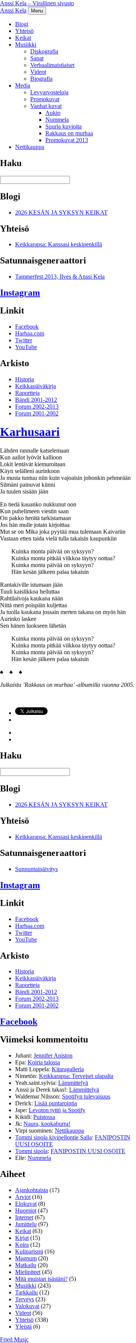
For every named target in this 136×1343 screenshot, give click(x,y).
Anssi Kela (13, 10)
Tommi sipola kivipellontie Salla (53, 1137)
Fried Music (14, 1339)
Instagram (20, 293)
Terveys (24, 1299)
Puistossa (44, 1117)
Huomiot (25, 1210)
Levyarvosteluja (49, 92)
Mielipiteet (27, 1272)
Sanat (36, 58)
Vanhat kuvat (46, 106)
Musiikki (25, 44)
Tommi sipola (31, 1151)
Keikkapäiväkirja (35, 386)
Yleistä (23, 1326)
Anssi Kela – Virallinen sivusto (37, 3)
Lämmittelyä (73, 1083)
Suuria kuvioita (63, 126)
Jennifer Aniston (53, 1055)
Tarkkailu (26, 1292)
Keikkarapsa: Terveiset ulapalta (76, 1076)
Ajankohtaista (31, 1190)
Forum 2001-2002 (37, 413)
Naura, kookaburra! (46, 1123)
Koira (22, 1244)
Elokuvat (26, 1203)
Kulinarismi (29, 1251)
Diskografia (44, 51)
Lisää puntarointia (55, 1103)
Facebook (27, 326)
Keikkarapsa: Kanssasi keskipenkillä (58, 244)
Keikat (23, 37)
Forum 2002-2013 (37, 406)
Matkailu (25, 1265)
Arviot (23, 1197)
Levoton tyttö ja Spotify (57, 1110)
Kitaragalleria (68, 1069)
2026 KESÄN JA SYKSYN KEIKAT (61, 212)
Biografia (41, 78)
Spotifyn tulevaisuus (86, 1096)
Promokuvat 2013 (66, 140)
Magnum (26, 1258)
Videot (38, 72)
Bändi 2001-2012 (36, 399)
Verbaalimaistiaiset (52, 65)
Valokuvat (27, 1306)
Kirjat (22, 1238)
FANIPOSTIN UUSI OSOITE (88, 1151)
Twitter (23, 340)
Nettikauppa (29, 147)
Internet (24, 1217)
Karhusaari (30, 432)
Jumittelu (26, 1224)
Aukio (52, 113)
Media (22, 85)
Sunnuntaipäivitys (36, 869)
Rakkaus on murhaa (69, 133)
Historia (24, 379)
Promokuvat (44, 99)
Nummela (57, 119)
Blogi (21, 24)
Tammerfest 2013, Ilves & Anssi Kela (60, 276)
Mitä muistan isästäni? (41, 1279)
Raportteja (27, 393)
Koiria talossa (44, 1062)
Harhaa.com (29, 333)
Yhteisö (24, 31)
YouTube (26, 347)
